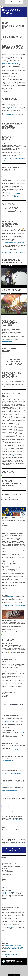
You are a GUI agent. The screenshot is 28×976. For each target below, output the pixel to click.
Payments (10, 927)
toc (1, 7)
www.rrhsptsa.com (11, 596)
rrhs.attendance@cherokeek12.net (9, 721)
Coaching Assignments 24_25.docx (10, 831)
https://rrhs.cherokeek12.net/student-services (12, 803)
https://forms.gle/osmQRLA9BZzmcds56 (11, 592)
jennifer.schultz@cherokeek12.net (10, 113)
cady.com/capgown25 (7, 341)
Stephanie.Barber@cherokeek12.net (13, 945)
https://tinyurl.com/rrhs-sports (16, 819)
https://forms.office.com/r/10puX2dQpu (11, 790)
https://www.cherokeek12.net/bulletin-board (11, 773)
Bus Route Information (7, 892)
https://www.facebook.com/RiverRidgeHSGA (11, 954)
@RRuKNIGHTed (9, 956)
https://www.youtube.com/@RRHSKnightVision (12, 749)
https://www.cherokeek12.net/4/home (15, 947)
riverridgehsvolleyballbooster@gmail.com (11, 455)
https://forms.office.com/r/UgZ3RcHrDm (11, 196)
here (21, 747)
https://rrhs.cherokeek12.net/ (8, 760)
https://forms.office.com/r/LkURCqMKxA (11, 193)
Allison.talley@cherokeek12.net (9, 114)
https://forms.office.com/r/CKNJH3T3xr (14, 107)
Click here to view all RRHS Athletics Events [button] (14, 850)
